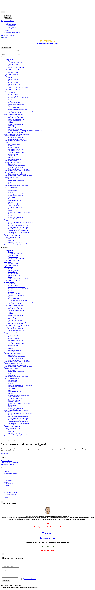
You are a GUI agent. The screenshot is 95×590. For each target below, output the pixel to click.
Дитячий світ (8, 59)
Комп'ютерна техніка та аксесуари (19, 212)
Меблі (10, 145)
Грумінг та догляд (13, 224)
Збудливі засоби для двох (16, 139)
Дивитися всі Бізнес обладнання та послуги (18, 175)
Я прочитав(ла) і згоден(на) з (20, 579)
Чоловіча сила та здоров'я (16, 137)
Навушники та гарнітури (16, 195)
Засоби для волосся (14, 107)
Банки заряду (12, 190)
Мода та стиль (8, 76)
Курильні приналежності (12, 235)
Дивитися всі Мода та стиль (13, 89)
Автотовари (12, 127)
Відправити (6, 580)
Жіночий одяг (12, 81)
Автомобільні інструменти (16, 117)
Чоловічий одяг (13, 82)
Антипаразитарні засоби (16, 104)
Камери (10, 192)
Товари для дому (13, 150)
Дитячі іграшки (13, 66)
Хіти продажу (8, 483)
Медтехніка (11, 197)
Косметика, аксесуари (15, 102)
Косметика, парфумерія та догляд (18, 97)
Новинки (7, 485)
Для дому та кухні (14, 147)
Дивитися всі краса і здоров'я (13, 114)
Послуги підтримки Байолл (17, 174)
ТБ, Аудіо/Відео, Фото (15, 207)
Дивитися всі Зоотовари (12, 234)
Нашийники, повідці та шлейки (18, 229)
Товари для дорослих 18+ (12, 135)
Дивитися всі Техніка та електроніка (16, 219)
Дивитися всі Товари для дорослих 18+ (16, 140)
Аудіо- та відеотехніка (15, 121)
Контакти (7, 471)
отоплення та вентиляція (16, 180)
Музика (10, 61)
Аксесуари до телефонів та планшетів (20, 194)
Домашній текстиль (14, 159)
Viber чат (47, 533)
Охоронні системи (14, 209)
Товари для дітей (13, 64)
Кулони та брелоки (14, 84)
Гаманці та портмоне (14, 79)
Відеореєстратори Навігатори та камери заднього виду (25, 131)
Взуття (10, 77)
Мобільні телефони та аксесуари (18, 204)
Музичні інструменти (15, 62)
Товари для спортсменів (15, 167)
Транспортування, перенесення (18, 230)
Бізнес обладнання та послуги (13, 172)
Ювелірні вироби (13, 239)
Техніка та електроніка (11, 187)
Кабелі (10, 215)
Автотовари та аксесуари (12, 116)
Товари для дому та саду (16, 149)
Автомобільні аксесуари (15, 132)
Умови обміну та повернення (10, 462)
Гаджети (11, 202)
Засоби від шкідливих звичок (17, 109)
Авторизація (12, 27)
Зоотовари (7, 220)
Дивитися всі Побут (10, 160)
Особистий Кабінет (10, 492)
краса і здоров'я (9, 91)
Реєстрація (11, 25)
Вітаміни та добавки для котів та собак (20, 222)
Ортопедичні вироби (14, 112)
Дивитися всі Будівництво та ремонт (16, 185)
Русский (7, 15)
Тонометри (11, 92)
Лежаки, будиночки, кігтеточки (18, 225)
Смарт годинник (13, 205)
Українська (8, 17)
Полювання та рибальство (16, 165)
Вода (9, 182)
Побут (6, 142)
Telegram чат (47, 537)
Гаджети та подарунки (15, 242)
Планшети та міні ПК (15, 200)
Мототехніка (12, 122)
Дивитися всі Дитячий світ (13, 69)
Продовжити (5, 453)
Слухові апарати (13, 94)
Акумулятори (12, 189)
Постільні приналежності (16, 67)
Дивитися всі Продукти (11, 74)
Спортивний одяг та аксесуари (18, 169)
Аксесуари (11, 126)
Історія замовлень (10, 494)
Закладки (7, 496)
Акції (6, 482)
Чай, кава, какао (13, 72)
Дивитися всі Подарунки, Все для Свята (17, 244)
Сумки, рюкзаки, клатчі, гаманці (18, 87)
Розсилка (7, 497)
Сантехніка (11, 184)
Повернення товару (10, 473)
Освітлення (11, 155)
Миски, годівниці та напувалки (18, 227)
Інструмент (11, 179)
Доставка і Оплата (6, 461)
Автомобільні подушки (15, 129)
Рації (9, 199)
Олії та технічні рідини (15, 124)
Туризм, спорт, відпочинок (12, 162)
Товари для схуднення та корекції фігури (21, 111)
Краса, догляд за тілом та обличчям (19, 106)
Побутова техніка (13, 210)
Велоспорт (11, 164)
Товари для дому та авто (16, 152)
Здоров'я (11, 101)
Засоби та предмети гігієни (16, 96)
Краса (10, 99)
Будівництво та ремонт (11, 177)
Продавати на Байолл (7, 21)
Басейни (10, 157)
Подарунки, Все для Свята (12, 237)
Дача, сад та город (14, 144)
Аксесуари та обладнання (16, 119)
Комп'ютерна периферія (15, 217)
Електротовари (13, 154)
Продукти (7, 71)
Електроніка (12, 214)
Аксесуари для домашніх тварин (18, 232)
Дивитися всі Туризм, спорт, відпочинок (17, 170)
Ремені (10, 86)
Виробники (8, 480)
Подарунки (11, 240)
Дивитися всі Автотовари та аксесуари (16, 134)
